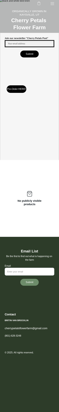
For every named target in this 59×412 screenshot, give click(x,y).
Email (8, 266)
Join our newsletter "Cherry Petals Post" (26, 38)
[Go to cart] (39, 3)
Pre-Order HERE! (16, 89)
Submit (29, 54)
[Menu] (52, 3)
